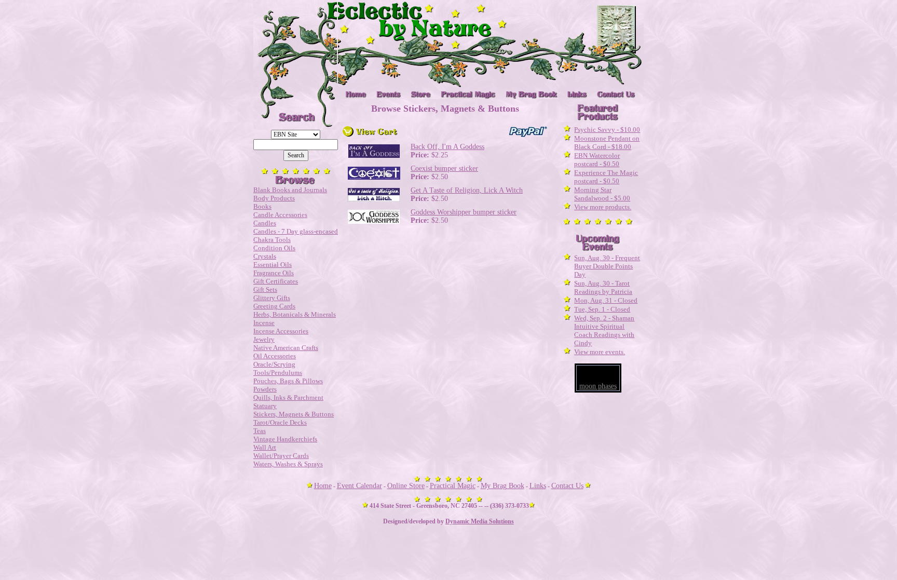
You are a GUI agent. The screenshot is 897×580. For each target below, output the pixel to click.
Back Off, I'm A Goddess (447, 147)
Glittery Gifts (271, 298)
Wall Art (264, 447)
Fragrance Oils (273, 273)
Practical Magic (452, 486)
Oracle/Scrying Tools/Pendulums (277, 368)
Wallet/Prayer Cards (281, 456)
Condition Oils (274, 248)
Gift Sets (265, 289)
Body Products (274, 198)
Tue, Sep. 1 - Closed (602, 309)
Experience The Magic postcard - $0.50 (606, 177)
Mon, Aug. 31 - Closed (605, 300)
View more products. (602, 207)
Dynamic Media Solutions (479, 521)
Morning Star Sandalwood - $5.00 (602, 194)
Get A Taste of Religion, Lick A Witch (467, 190)
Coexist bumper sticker (444, 168)
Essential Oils (272, 264)
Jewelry (264, 339)
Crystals (264, 256)
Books (262, 206)
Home (323, 486)
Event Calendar (359, 486)
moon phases (598, 386)
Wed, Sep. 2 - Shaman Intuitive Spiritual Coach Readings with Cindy (604, 330)
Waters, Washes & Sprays (288, 464)
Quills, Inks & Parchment (288, 397)
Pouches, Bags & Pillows (288, 381)
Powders (265, 389)
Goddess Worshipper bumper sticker (464, 212)
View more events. (599, 352)
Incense (264, 323)
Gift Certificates (275, 281)
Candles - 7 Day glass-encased (295, 231)
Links (537, 486)
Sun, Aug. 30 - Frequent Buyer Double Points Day (607, 266)
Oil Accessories (274, 356)
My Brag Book (502, 486)
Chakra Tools (272, 240)
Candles (264, 223)
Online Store (406, 486)
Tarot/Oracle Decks (280, 422)
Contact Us (567, 486)
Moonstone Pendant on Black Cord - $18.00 (607, 142)
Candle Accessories (280, 215)
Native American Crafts (285, 348)
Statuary (265, 406)
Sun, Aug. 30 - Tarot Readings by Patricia (603, 287)
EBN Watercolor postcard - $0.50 (597, 160)
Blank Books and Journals (290, 190)
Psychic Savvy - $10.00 (607, 129)
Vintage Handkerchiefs (285, 439)
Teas (259, 431)
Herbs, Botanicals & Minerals (294, 314)
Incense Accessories (280, 331)
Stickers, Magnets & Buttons (293, 414)
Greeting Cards (274, 306)
